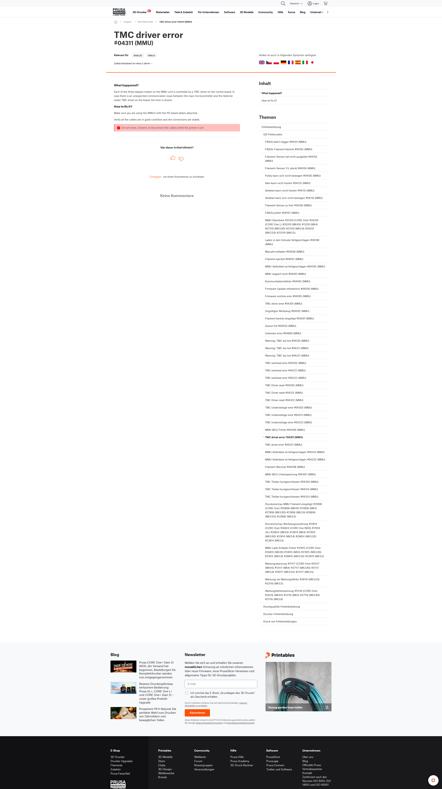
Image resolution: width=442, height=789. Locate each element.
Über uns (307, 756)
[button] (262, 62)
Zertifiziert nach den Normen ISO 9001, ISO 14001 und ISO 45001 (316, 780)
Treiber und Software (279, 769)
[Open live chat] (433, 780)
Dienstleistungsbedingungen (240, 722)
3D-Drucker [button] (141, 12)
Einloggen (156, 176)
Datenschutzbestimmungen (209, 722)
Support (128, 21)
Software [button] (229, 12)
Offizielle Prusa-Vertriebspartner (312, 767)
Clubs (161, 765)
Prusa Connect (275, 765)
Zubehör (115, 769)
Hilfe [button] (280, 12)
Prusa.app (272, 761)
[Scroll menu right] (328, 12)
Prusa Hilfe (237, 756)
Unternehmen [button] (318, 12)
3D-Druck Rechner (241, 765)
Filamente (116, 765)
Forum (198, 761)
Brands (162, 777)
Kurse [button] (291, 12)
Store (161, 761)
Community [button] (265, 12)
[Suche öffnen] (283, 3)
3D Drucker (117, 756)
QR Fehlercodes (145, 21)
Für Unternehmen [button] (208, 12)
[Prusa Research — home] (119, 12)
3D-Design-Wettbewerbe (166, 771)
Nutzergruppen (203, 765)
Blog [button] (302, 12)
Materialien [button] (163, 12)
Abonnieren (197, 712)
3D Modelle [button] (246, 12)
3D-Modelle (165, 756)
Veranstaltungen (204, 769)
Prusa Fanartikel (120, 773)
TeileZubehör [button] (183, 12)
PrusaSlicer (273, 756)
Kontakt (307, 772)
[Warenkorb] (325, 3)
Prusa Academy (239, 761)
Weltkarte (200, 756)
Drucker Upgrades (121, 761)
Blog (305, 761)
